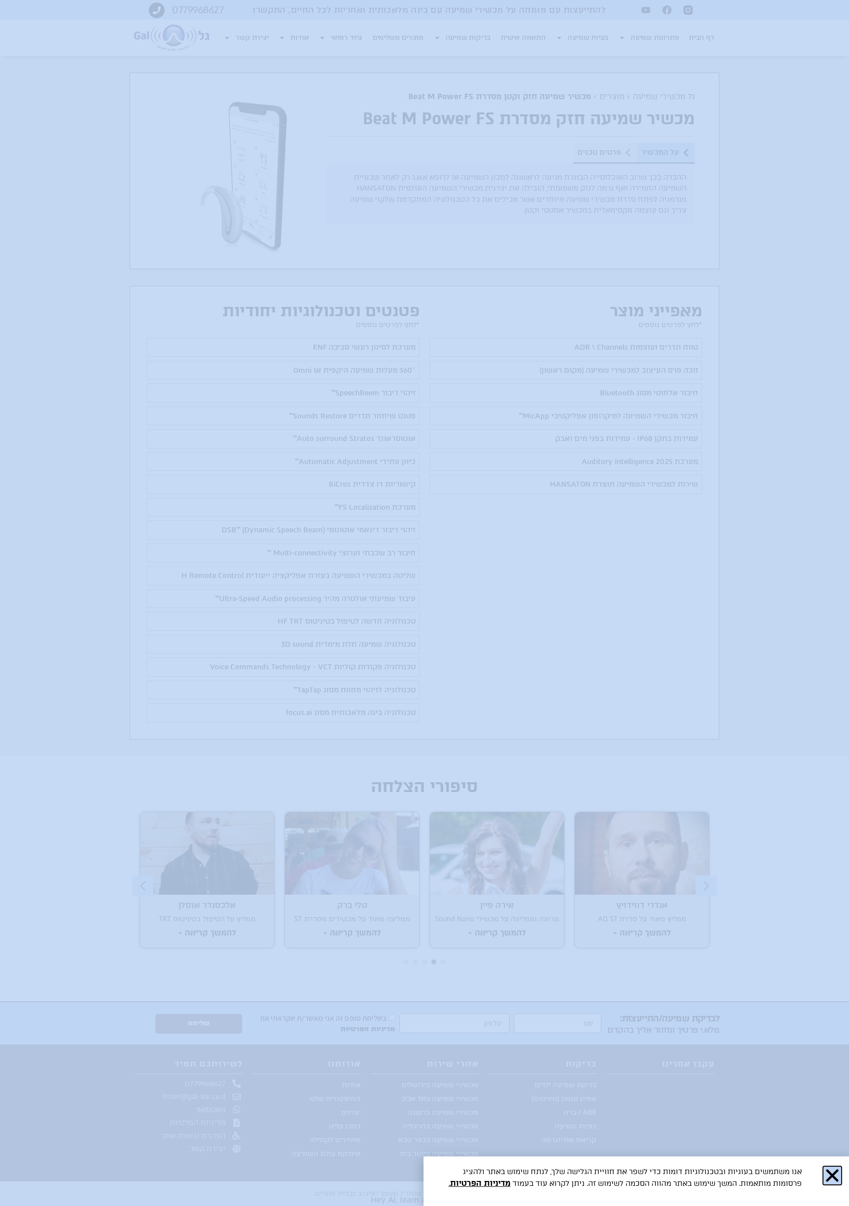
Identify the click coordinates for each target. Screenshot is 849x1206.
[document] (424, 603)
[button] (832, 1175)
